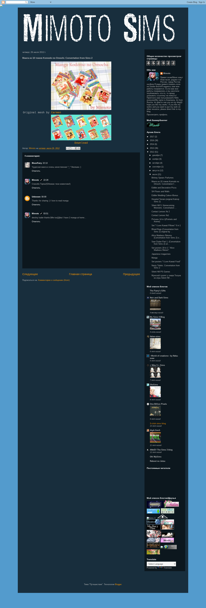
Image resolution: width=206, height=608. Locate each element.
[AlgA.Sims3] (153, 554)
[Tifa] (167, 529)
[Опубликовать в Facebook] (76, 148)
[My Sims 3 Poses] (153, 529)
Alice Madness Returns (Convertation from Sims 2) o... (166, 236)
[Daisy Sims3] (154, 536)
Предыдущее (131, 274)
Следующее (30, 274)
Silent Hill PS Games (161, 272)
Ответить (36, 171)
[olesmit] (153, 524)
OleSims (154, 385)
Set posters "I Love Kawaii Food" (166, 261)
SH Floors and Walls (161, 191)
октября (156, 163)
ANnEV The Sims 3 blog (161, 450)
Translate (168, 568)
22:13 (45, 163)
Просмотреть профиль (157, 114)
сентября (156, 167)
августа (156, 170)
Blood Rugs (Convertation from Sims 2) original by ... (165, 230)
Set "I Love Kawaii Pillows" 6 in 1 (166, 225)
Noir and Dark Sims (159, 298)
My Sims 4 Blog (157, 317)
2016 (152, 140)
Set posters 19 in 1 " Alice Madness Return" (163, 249)
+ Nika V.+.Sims (157, 365)
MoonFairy (37, 163)
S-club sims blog (158, 423)
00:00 (43, 197)
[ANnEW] (167, 542)
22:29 (45, 180)
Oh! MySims (155, 457)
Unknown (36, 197)
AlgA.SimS (155, 430)
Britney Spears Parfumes (163, 178)
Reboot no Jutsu (157, 461)
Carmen (56, 112)
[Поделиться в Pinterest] (78, 148)
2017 (152, 136)
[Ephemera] (168, 536)
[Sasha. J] (153, 542)
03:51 (45, 213)
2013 (152, 148)
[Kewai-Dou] (153, 547)
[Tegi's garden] (167, 524)
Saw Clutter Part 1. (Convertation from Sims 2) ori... (166, 242)
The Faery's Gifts (158, 291)
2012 (152, 152)
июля (155, 174)
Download (81, 142)
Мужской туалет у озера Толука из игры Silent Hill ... (166, 276)
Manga (154, 258)
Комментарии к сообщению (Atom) (54, 280)
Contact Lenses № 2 (161, 211)
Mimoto (35, 180)
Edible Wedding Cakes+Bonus (165, 195)
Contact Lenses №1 (160, 215)
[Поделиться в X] (73, 148)
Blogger (118, 584)
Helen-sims (155, 336)
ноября (155, 159)
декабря (156, 155)
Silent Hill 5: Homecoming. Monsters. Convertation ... (164, 206)
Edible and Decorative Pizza (164, 188)
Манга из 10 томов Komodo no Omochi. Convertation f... (165, 182)
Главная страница (80, 274)
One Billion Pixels (158, 404)
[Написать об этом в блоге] (70, 148)
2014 (152, 144)
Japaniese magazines (161, 254)
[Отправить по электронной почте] (67, 148)
